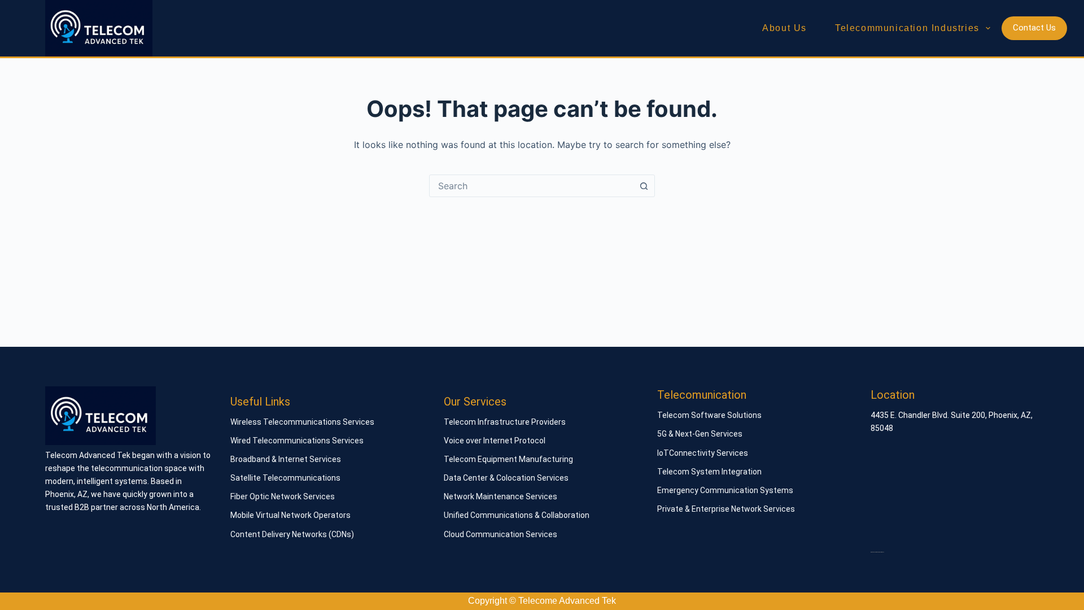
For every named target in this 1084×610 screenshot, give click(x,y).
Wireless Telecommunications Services (302, 421)
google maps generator (877, 551)
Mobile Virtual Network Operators (290, 515)
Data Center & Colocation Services (506, 477)
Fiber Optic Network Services (282, 496)
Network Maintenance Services (500, 496)
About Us (784, 28)
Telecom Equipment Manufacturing (508, 459)
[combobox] (531, 186)
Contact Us (1034, 28)
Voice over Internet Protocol (494, 440)
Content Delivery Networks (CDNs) (292, 534)
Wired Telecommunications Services (297, 440)
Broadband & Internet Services (285, 459)
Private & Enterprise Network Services (726, 508)
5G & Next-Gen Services (699, 433)
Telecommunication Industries (907, 28)
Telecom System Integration (709, 471)
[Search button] (643, 186)
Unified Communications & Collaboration (516, 515)
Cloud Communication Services (500, 534)
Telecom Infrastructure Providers (505, 421)
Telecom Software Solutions (709, 415)
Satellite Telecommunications (285, 477)
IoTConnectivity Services (702, 452)
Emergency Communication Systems (725, 490)
